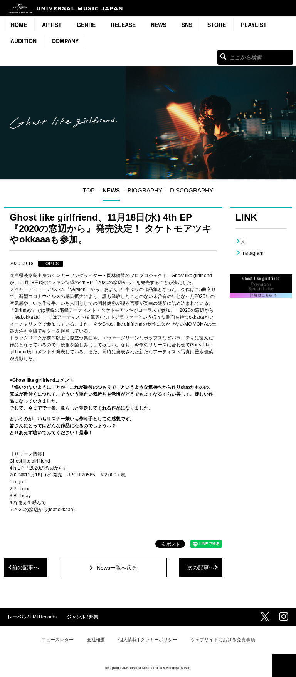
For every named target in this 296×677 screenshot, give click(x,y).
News (158, 24)
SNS (187, 24)
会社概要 (96, 639)
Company (65, 41)
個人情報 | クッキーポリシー (147, 639)
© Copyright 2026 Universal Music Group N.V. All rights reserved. (148, 667)
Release (123, 24)
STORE (216, 24)
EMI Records (43, 617)
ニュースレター (57, 639)
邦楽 (93, 617)
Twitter (264, 616)
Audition (23, 41)
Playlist (254, 24)
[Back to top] (284, 665)
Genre (86, 24)
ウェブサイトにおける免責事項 (222, 639)
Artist (52, 24)
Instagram (252, 253)
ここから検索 (223, 56)
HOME (19, 24)
